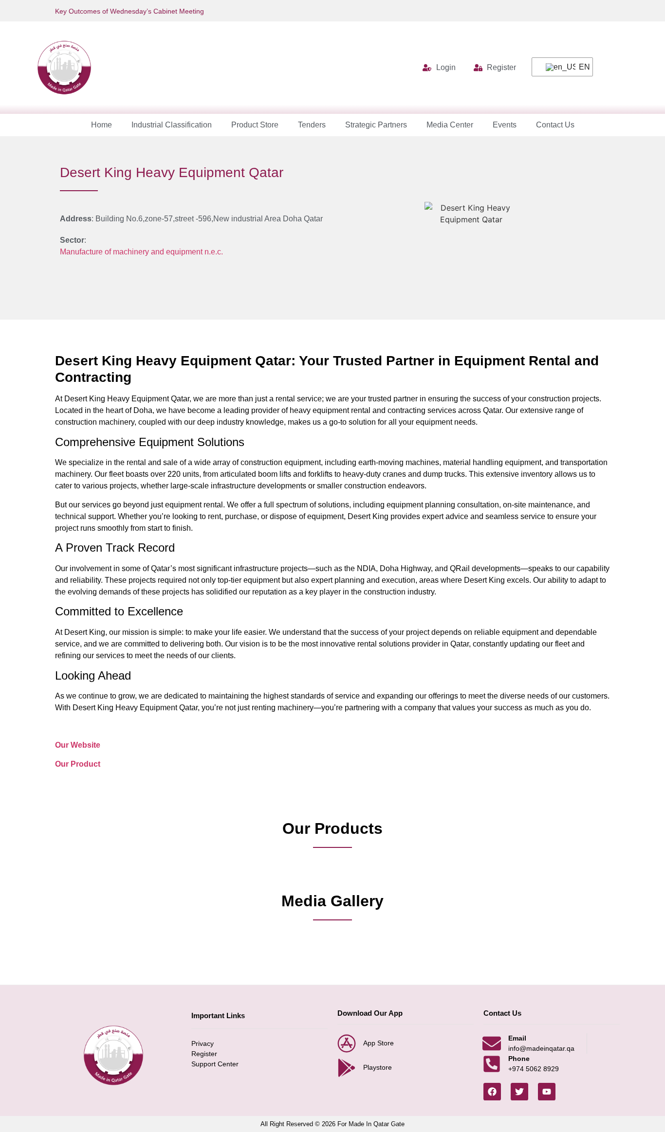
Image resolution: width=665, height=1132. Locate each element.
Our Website (77, 745)
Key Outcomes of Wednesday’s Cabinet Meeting (129, 11)
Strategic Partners (376, 125)
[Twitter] (519, 1091)
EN (580, 67)
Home (101, 125)
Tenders (312, 125)
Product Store (254, 125)
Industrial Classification (171, 125)
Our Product (77, 764)
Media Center (449, 125)
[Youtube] (546, 1091)
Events (505, 125)
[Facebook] (492, 1091)
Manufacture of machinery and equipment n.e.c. (141, 252)
